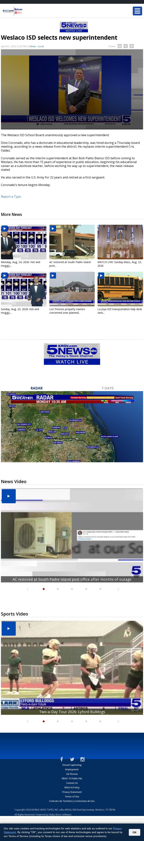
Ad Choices (72, 774)
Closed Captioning (72, 765)
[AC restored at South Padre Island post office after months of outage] (72, 242)
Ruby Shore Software (60, 814)
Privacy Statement (72, 792)
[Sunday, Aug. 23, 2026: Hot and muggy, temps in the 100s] (23, 289)
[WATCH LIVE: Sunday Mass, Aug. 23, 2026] (120, 242)
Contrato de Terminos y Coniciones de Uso (72, 801)
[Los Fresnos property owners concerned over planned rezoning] (72, 289)
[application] (72, 89)
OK (134, 832)
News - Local (37, 46)
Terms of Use (72, 796)
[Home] (25, 11)
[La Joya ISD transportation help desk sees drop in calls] (120, 289)
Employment (72, 769)
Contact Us (72, 783)
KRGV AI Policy (72, 787)
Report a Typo (11, 196)
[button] (72, 89)
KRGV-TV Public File (72, 778)
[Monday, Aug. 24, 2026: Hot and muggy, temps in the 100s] (23, 242)
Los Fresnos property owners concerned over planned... (67, 310)
